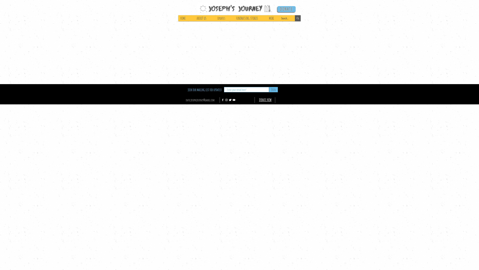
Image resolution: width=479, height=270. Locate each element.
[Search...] (298, 18)
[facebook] (222, 100)
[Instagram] (226, 100)
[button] (275, 18)
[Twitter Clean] (230, 100)
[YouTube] (234, 100)
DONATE (286, 9)
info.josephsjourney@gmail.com (200, 100)
